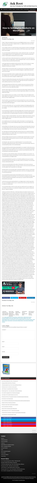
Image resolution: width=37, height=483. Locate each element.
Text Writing (17, 9)
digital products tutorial (27, 317)
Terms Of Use (3, 456)
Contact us (3, 443)
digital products (20, 317)
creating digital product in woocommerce (11, 317)
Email (3, 346)
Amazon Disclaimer (4, 441)
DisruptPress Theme (22, 480)
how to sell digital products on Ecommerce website (24, 319)
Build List (22, 9)
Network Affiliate (26, 9)
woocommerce (10, 320)
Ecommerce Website (5, 318)
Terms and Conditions (4, 454)
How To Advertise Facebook (5, 451)
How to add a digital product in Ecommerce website (17, 318)
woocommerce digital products (18, 320)
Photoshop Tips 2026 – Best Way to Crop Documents (10, 465)
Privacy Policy (32, 478)
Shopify (14, 9)
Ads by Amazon (34, 430)
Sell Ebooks (4, 37)
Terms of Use (27, 478)
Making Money (5, 9)
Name (3, 341)
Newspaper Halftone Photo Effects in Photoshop (9, 462)
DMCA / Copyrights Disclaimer (6, 446)
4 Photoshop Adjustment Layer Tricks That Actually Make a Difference (12, 464)
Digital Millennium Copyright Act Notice (7, 444)
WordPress (10, 9)
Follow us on (7, 417)
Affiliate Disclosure (4, 439)
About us (2, 438)
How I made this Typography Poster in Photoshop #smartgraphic (11, 470)
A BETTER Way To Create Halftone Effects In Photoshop (10, 467)
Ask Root (16, 3)
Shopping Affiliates (32, 9)
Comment (4, 329)
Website (3, 351)
